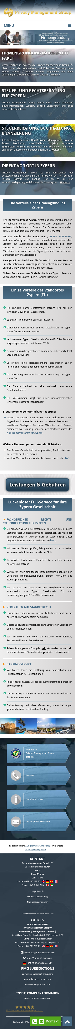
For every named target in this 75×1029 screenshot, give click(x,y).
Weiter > (55, 74)
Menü (9, 25)
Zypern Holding (35, 71)
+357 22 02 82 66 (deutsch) (39, 963)
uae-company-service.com (37, 984)
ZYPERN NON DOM (59, 236)
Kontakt (52, 1021)
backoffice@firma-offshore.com (39, 952)
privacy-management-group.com (37, 974)
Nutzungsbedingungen (35, 849)
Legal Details (38, 891)
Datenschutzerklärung (37, 896)
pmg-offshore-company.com (37, 979)
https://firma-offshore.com (39, 958)
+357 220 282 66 (32, 881)
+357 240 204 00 (32, 946)
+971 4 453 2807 (36, 885)
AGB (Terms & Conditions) (37, 846)
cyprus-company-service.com (37, 998)
